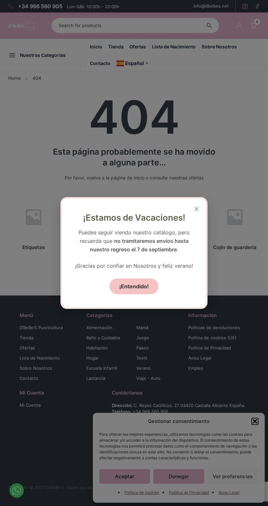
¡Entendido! (134, 286)
